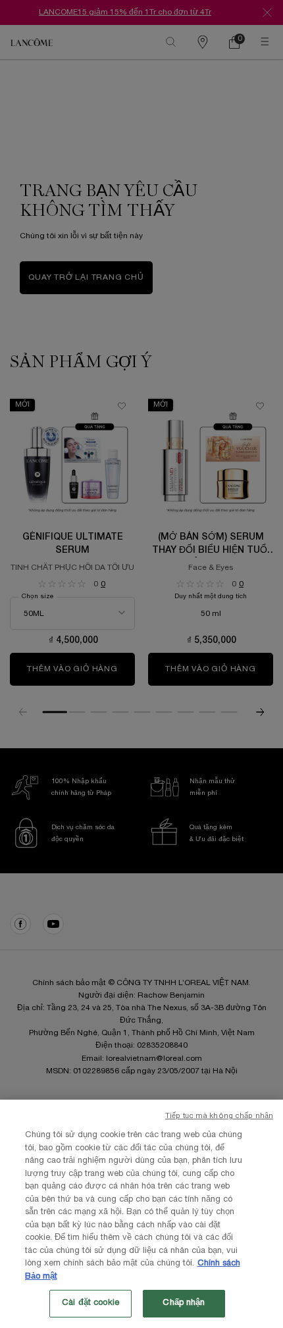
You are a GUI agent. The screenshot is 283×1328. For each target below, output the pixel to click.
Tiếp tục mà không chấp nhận (219, 1116)
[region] (141, 1214)
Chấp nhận (184, 1303)
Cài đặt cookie (90, 1303)
